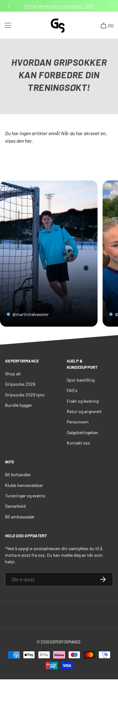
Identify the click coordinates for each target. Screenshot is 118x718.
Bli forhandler (18, 474)
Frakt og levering (82, 401)
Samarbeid (15, 506)
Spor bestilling (80, 380)
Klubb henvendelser (24, 485)
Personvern (78, 421)
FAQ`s (72, 390)
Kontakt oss (78, 442)
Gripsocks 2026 (20, 384)
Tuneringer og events (25, 495)
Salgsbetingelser (82, 432)
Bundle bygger (18, 405)
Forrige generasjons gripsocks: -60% (59, 5)
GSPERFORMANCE (65, 642)
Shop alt (13, 373)
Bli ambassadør (20, 516)
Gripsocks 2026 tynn (25, 394)
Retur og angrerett (84, 411)
